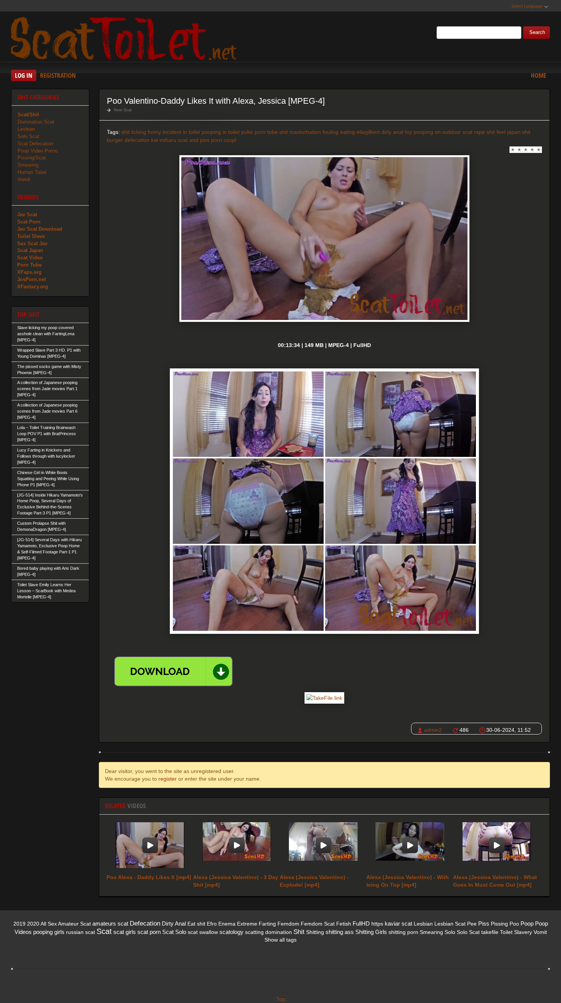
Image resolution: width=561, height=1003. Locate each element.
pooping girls (48, 932)
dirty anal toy (396, 132)
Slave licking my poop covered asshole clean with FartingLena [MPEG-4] (45, 333)
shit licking (133, 132)
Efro (212, 924)
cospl (230, 140)
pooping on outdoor (437, 132)
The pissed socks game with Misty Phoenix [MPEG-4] (49, 369)
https (377, 924)
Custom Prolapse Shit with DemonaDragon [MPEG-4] (41, 526)
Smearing (28, 165)
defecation (137, 140)
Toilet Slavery (516, 932)
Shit (299, 931)
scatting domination (268, 932)
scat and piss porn (200, 140)
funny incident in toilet (174, 132)
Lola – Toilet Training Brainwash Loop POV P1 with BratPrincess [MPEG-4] (46, 433)
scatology (231, 932)
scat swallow (203, 932)
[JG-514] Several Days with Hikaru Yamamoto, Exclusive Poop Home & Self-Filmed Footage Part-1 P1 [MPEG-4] (49, 548)
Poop (527, 923)
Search (537, 32)
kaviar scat (398, 923)
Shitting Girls (371, 932)
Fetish (343, 924)
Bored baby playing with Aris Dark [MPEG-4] (48, 571)
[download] (173, 671)
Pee (472, 924)
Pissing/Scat (32, 158)
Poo (514, 924)
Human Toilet (32, 172)
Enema (226, 924)
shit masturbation (300, 132)
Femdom (288, 924)
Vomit (24, 179)
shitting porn (403, 932)
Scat (104, 931)
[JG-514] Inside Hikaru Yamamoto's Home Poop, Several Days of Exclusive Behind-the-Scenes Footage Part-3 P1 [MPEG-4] (50, 504)
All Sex (48, 924)
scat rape (474, 132)
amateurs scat (110, 923)
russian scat (80, 932)
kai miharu (163, 140)
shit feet (496, 132)
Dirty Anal (174, 923)
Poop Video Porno (38, 151)
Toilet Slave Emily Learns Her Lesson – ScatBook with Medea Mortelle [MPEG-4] (46, 590)
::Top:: (280, 999)
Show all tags (280, 940)
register (167, 779)
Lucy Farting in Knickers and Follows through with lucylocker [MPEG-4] (46, 456)
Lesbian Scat (450, 924)
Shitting (315, 932)
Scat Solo (174, 932)
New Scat (123, 110)
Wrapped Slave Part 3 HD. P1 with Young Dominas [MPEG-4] (49, 353)
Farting (267, 924)
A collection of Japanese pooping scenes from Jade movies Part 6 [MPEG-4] (47, 411)
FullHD (361, 923)
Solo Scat (28, 136)
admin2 (433, 730)
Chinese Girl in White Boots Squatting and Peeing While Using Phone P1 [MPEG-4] (48, 478)
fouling (330, 132)
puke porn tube (259, 132)
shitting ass (340, 932)
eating (347, 132)
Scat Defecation (35, 143)
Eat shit (196, 924)
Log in (23, 75)
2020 (33, 924)
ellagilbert (368, 132)
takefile (489, 932)
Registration (58, 75)
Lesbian (26, 129)
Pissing (499, 924)
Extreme (247, 924)
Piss (483, 923)
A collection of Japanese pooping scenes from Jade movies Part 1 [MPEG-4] (47, 388)
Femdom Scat (318, 924)
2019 (19, 924)
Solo (450, 932)
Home (538, 75)
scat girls (124, 932)
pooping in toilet (221, 132)
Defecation (145, 923)
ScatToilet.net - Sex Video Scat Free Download (125, 38)
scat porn (149, 932)
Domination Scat (36, 122)
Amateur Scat (74, 924)
